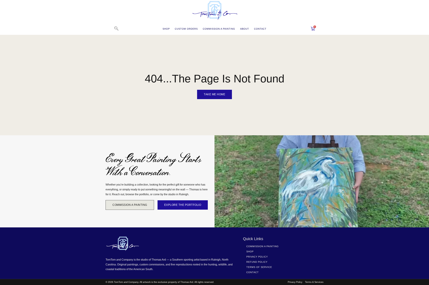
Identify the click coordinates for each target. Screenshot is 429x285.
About (244, 28)
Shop (166, 28)
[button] (116, 28)
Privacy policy (257, 256)
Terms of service (259, 267)
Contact (260, 28)
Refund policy (256, 262)
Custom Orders (186, 28)
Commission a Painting (219, 28)
